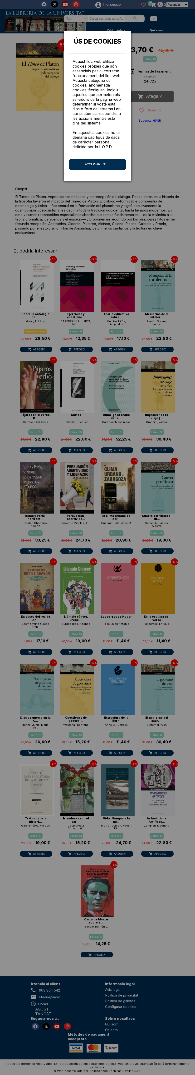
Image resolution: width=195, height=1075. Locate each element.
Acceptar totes (97, 164)
